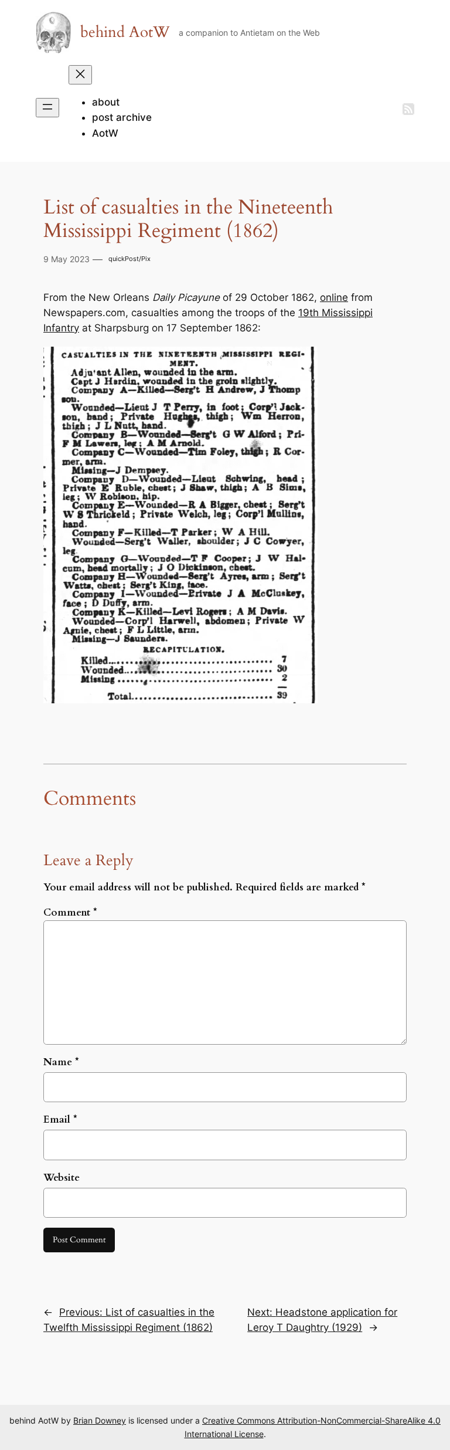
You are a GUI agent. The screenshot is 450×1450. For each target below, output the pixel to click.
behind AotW (125, 32)
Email (60, 1119)
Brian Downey (99, 1420)
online (334, 297)
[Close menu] (80, 74)
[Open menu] (47, 107)
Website (61, 1177)
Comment (70, 912)
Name (61, 1062)
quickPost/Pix (129, 259)
